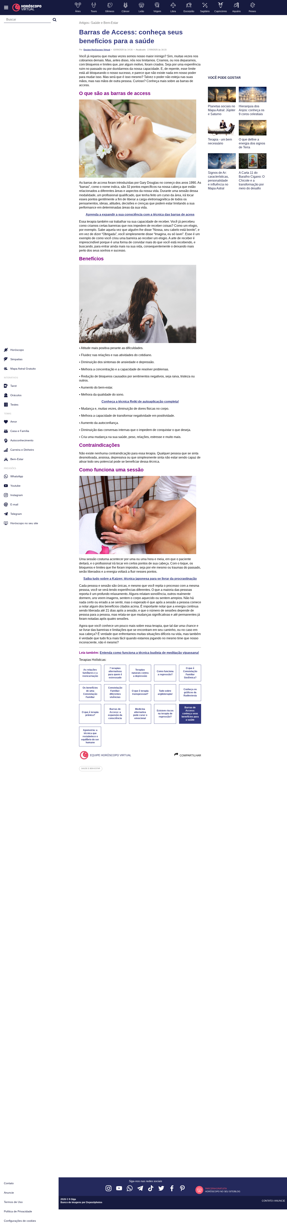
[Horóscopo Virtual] (27, 7)
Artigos (84, 22)
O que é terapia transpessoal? (140, 692)
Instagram (16, 495)
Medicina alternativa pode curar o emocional (140, 714)
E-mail (14, 504)
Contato (9, 1183)
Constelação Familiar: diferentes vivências (115, 692)
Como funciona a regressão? (165, 673)
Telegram (16, 513)
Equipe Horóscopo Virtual (97, 49)
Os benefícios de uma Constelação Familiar (90, 692)
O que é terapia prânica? (90, 714)
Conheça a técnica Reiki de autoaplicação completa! (140, 401)
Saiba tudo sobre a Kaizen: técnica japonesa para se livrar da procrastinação (140, 578)
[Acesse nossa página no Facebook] (171, 1188)
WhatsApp (16, 476)
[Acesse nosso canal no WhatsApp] (129, 1188)
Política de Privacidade (18, 1211)
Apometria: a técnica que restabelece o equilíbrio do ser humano (90, 736)
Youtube (15, 485)
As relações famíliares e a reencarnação (90, 672)
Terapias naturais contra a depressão (140, 672)
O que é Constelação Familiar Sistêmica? (190, 673)
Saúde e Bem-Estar (104, 22)
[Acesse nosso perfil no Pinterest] (182, 1188)
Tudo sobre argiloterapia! (165, 692)
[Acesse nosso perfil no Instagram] (108, 1188)
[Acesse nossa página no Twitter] (161, 1188)
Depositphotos (94, 1202)
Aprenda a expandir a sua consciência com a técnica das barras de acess (140, 214)
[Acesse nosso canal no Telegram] (140, 1188)
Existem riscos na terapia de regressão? (165, 713)
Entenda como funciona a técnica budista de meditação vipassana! (149, 652)
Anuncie (9, 1192)
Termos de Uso (13, 1202)
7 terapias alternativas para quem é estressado (115, 673)
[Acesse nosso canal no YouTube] (119, 1188)
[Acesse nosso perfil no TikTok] (150, 1188)
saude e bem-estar (90, 768)
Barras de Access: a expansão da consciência (115, 714)
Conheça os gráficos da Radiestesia (190, 692)
